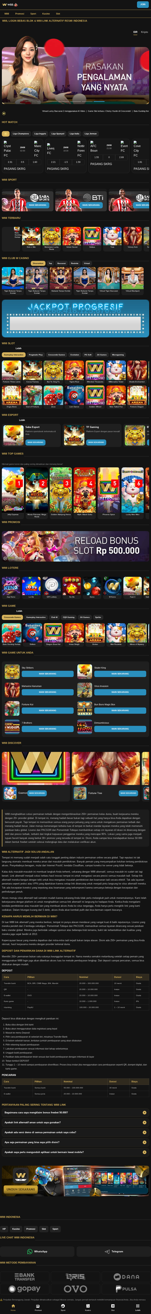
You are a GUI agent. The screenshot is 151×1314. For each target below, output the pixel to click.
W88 (6, 14)
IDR (135, 32)
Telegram (117, 1251)
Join (142, 4)
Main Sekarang (37, 793)
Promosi (19, 14)
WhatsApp (40, 1251)
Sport (33, 14)
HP (4, 1229)
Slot (58, 14)
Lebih (18, 348)
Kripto (144, 32)
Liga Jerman (91, 134)
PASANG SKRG (14, 168)
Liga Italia (74, 134)
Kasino (46, 14)
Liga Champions (21, 134)
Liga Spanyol (58, 134)
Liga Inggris (40, 134)
